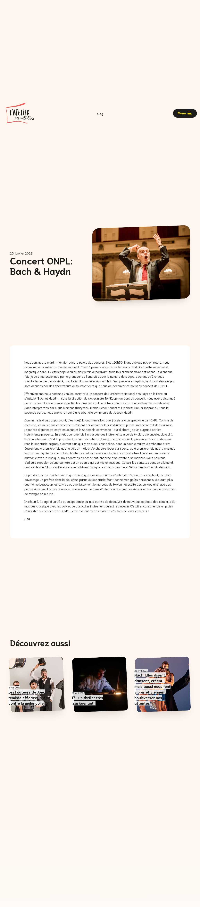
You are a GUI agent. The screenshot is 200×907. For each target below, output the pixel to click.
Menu (182, 113)
